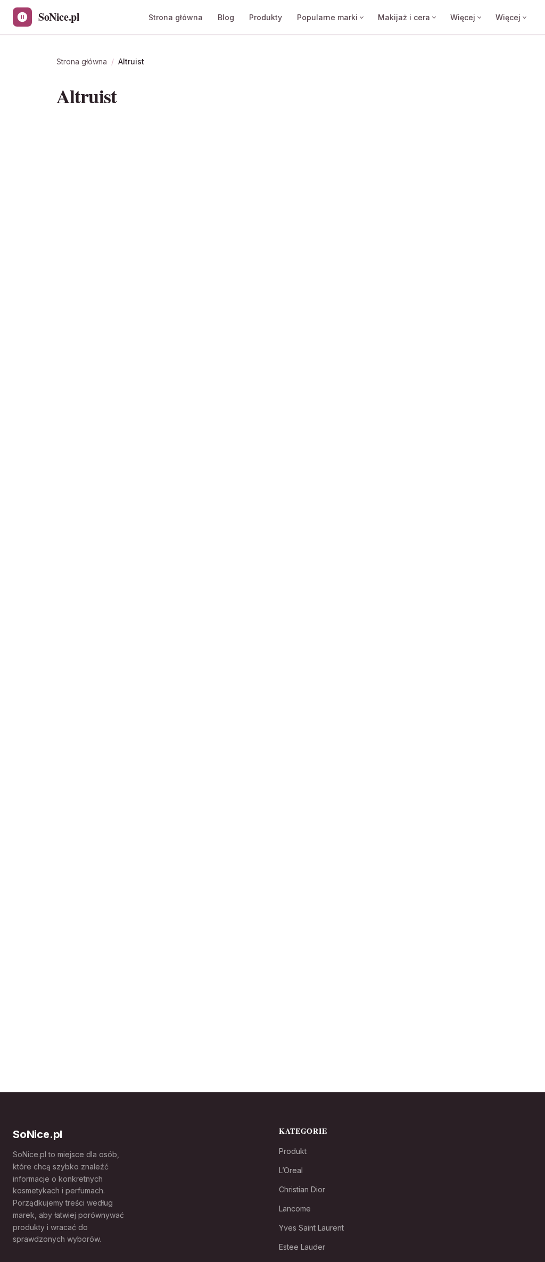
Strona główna (175, 17)
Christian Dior (302, 1189)
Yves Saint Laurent (311, 1227)
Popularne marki (327, 17)
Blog (226, 17)
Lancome (295, 1208)
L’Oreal (291, 1170)
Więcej (462, 17)
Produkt (293, 1151)
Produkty (265, 17)
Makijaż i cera (404, 17)
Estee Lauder (302, 1246)
